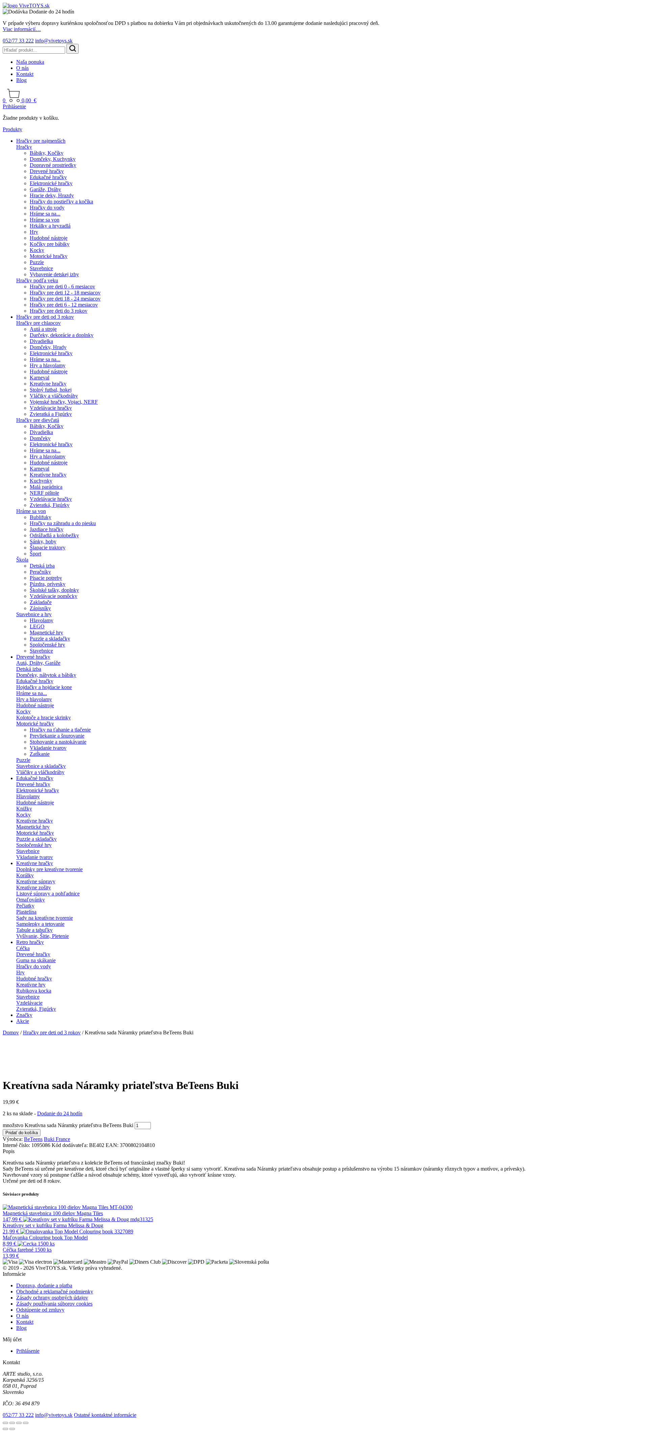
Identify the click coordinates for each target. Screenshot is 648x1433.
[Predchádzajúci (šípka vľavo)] (5, 1429)
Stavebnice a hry (34, 614)
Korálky (25, 875)
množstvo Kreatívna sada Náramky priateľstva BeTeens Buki (68, 1125)
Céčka (23, 948)
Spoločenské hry (47, 645)
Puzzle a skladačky (50, 638)
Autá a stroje (43, 329)
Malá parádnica (46, 487)
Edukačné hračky (48, 177)
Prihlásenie (14, 106)
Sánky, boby (43, 541)
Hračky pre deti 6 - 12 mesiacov (64, 305)
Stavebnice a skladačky (41, 766)
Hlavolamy (41, 620)
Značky (24, 1015)
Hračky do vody (47, 207)
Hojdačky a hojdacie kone (44, 687)
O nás (22, 68)
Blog (21, 80)
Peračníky (40, 572)
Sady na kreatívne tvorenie (44, 918)
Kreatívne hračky (48, 383)
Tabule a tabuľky (34, 930)
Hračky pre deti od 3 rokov (45, 317)
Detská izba (42, 566)
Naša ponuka (30, 62)
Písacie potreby (46, 578)
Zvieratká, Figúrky (50, 505)
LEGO (37, 626)
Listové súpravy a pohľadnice (48, 893)
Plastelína (26, 912)
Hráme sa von (44, 220)
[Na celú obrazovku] (12, 1423)
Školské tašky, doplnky (54, 590)
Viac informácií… (22, 29)
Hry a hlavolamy (47, 365)
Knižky (24, 808)
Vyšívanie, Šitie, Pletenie (42, 936)
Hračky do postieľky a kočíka (61, 201)
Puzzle (37, 262)
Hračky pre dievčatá (37, 420)
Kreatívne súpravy (35, 881)
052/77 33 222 (18, 41)
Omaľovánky (30, 899)
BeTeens (33, 1139)
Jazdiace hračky (46, 529)
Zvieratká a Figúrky (51, 414)
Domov (11, 1032)
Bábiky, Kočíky (46, 153)
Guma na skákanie (36, 960)
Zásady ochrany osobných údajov (52, 1297)
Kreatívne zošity (33, 887)
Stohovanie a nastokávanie (58, 742)
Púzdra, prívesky (47, 584)
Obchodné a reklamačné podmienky (54, 1291)
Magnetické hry (46, 632)
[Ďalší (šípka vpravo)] (12, 1429)
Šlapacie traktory (47, 547)
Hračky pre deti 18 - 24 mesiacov (65, 299)
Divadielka (41, 341)
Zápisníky (40, 608)
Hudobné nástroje (49, 238)
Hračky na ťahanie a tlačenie (60, 730)
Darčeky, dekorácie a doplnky (61, 335)
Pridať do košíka (21, 1132)
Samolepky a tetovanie (40, 924)
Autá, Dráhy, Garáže (38, 663)
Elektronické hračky (51, 183)
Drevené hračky (47, 171)
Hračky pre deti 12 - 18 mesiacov (65, 292)
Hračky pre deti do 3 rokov (58, 311)
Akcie (22, 1021)
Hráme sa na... (45, 214)
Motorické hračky (49, 256)
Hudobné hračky (34, 978)
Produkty (12, 129)
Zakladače (41, 602)
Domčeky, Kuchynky (53, 159)
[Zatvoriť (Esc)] (25, 1423)
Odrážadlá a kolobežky (54, 535)
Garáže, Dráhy (45, 189)
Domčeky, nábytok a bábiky (46, 675)
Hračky (24, 147)
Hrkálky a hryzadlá (50, 226)
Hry (34, 232)
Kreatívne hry (31, 984)
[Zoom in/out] (5, 1423)
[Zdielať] (19, 1423)
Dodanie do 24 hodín (59, 1113)
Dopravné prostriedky (53, 165)
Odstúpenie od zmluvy (40, 1310)
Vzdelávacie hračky (51, 408)
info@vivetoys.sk (54, 41)
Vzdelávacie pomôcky (53, 596)
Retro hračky (30, 942)
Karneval (39, 377)
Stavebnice (41, 268)
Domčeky (40, 438)
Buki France (57, 1139)
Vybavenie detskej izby (54, 274)
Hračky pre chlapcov (38, 323)
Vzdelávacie (29, 1003)
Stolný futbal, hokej (51, 390)
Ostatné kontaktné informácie (105, 1415)
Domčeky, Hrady (48, 347)
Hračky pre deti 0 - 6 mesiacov (62, 286)
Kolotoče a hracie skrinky (43, 717)
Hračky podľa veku (37, 280)
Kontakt (24, 74)
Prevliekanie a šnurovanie (57, 736)
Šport (35, 553)
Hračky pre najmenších (40, 141)
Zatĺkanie (40, 754)
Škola (22, 560)
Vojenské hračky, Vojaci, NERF (64, 402)
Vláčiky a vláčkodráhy (54, 396)
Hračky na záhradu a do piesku (63, 523)
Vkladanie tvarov (48, 748)
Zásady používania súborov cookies (54, 1304)
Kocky (37, 250)
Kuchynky (41, 481)
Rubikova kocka (33, 991)
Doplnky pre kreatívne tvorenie (49, 869)
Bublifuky (40, 517)
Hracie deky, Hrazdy (52, 195)
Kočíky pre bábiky (50, 244)
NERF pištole (44, 493)
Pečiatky (25, 906)
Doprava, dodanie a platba (44, 1285)
